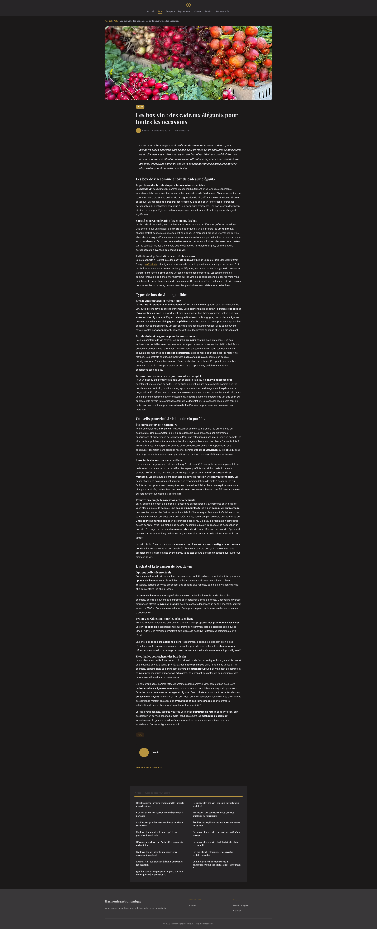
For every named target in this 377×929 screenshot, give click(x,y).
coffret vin (151, 264)
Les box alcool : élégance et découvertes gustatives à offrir (213, 853)
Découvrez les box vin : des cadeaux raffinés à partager (216, 834)
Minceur (197, 11)
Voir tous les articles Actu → (151, 767)
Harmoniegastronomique (123, 901)
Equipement (184, 11)
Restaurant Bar (223, 11)
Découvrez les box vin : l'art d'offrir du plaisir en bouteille (159, 844)
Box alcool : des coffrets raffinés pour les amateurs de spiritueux (213, 814)
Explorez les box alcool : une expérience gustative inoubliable (156, 834)
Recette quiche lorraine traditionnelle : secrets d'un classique (160, 804)
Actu (160, 11)
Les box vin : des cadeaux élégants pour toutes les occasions (159, 863)
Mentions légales (241, 905)
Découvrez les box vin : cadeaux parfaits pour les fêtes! (216, 804)
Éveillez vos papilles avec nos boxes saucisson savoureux (159, 824)
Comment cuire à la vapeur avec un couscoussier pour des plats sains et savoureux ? (216, 864)
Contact (237, 910)
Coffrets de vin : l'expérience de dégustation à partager (159, 814)
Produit (208, 11)
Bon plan (170, 11)
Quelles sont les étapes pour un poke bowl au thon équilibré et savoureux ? (159, 873)
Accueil (150, 11)
